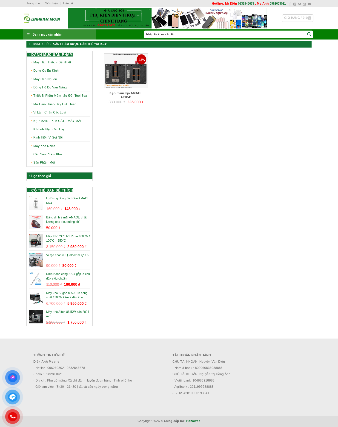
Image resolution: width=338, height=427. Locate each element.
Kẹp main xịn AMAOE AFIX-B (126, 95)
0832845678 (246, 3)
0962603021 (278, 3)
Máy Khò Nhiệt (44, 146)
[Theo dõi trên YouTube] (309, 4)
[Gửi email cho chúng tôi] (304, 4)
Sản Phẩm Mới (44, 162)
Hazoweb (193, 421)
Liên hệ (68, 3)
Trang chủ (33, 3)
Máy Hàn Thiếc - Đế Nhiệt (52, 62)
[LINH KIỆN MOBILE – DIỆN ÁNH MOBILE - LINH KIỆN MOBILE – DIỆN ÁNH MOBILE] (42, 18)
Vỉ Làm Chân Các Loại (49, 112)
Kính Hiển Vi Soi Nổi (48, 137)
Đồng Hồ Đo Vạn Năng (50, 87)
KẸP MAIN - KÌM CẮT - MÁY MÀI (57, 121)
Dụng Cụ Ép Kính (46, 70)
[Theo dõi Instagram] (294, 4)
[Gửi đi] (309, 34)
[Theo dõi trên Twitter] (299, 4)
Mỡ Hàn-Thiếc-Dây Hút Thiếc (54, 104)
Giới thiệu (51, 3)
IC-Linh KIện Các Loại (49, 129)
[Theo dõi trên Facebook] (290, 4)
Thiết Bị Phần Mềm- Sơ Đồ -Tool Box (60, 95)
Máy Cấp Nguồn (45, 79)
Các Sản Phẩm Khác (48, 154)
